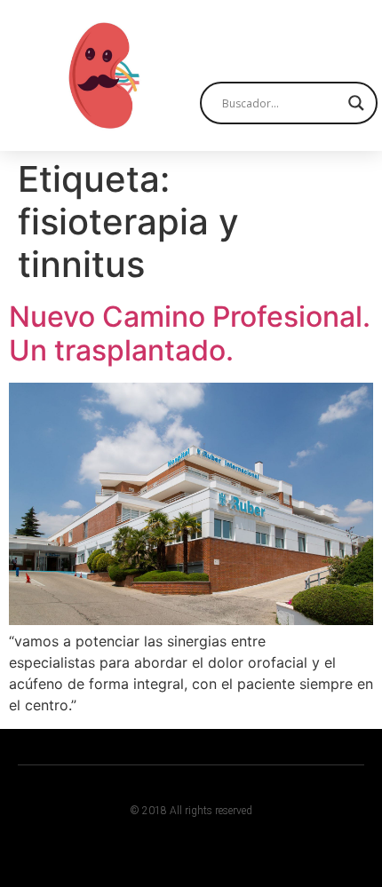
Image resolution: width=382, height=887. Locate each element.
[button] (347, 38)
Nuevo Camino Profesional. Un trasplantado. (189, 333)
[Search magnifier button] (356, 103)
